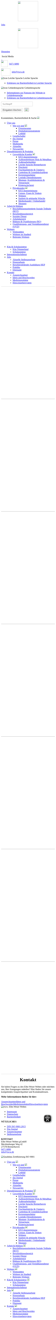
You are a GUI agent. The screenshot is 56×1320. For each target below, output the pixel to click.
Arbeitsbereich (19, 219)
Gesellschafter (19, 136)
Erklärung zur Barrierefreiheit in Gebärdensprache (29, 98)
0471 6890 (14, 64)
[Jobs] (28, 11)
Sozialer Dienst (19, 216)
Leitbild (21, 133)
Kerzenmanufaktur (26, 175)
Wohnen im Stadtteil (22, 234)
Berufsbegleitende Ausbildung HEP (29, 265)
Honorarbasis (19, 262)
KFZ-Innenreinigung (27, 157)
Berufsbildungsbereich (23, 214)
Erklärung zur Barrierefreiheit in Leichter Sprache (29, 83)
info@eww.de (18, 72)
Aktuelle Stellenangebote (24, 259)
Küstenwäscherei (26, 185)
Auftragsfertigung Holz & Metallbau (34, 159)
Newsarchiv (18, 149)
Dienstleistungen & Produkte (20, 151)
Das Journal (12, 1129)
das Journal (18, 138)
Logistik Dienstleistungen (29, 177)
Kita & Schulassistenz (17, 246)
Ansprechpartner (20, 275)
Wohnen (22, 196)
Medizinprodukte (20, 280)
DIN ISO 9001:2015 (16, 1126)
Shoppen (22, 203)
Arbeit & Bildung (15, 206)
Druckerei (22, 167)
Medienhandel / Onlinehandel (31, 201)
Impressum (12, 1111)
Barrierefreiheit (14, 1117)
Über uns (11, 123)
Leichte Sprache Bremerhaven (32, 164)
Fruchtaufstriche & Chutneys (31, 170)
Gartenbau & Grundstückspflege (33, 172)
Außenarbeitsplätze (27, 162)
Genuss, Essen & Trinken (29, 193)
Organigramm (24, 128)
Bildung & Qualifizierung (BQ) (27, 221)
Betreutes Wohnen (21, 237)
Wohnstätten (18, 232)
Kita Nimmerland (20, 249)
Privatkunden (19, 188)
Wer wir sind (18, 126)
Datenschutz (12, 1114)
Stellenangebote (14, 1134)
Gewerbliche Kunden (22, 154)
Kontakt (10, 272)
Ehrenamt (17, 270)
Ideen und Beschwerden (24, 277)
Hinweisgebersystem (22, 283)
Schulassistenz (19, 252)
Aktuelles (17, 146)
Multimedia (18, 144)
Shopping (5, 51)
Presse (15, 141)
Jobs (3, 24)
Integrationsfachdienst (17, 254)
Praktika (16, 267)
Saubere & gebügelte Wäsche (31, 198)
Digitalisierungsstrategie (29, 131)
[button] (28, 78)
